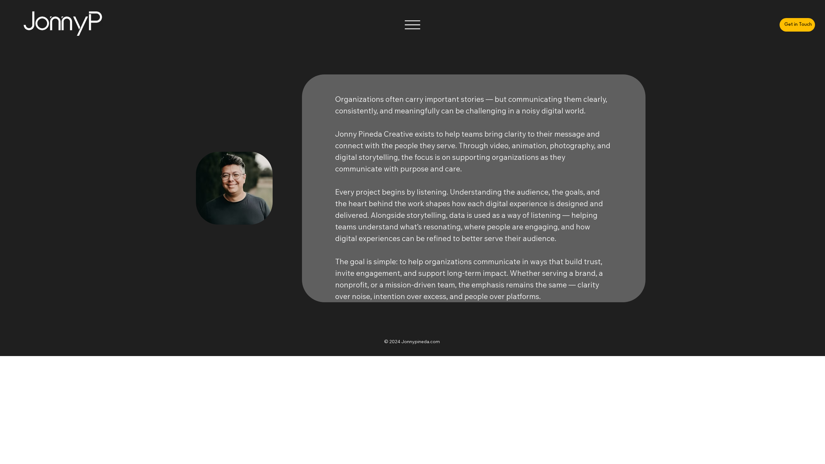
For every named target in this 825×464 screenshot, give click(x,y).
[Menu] (412, 24)
